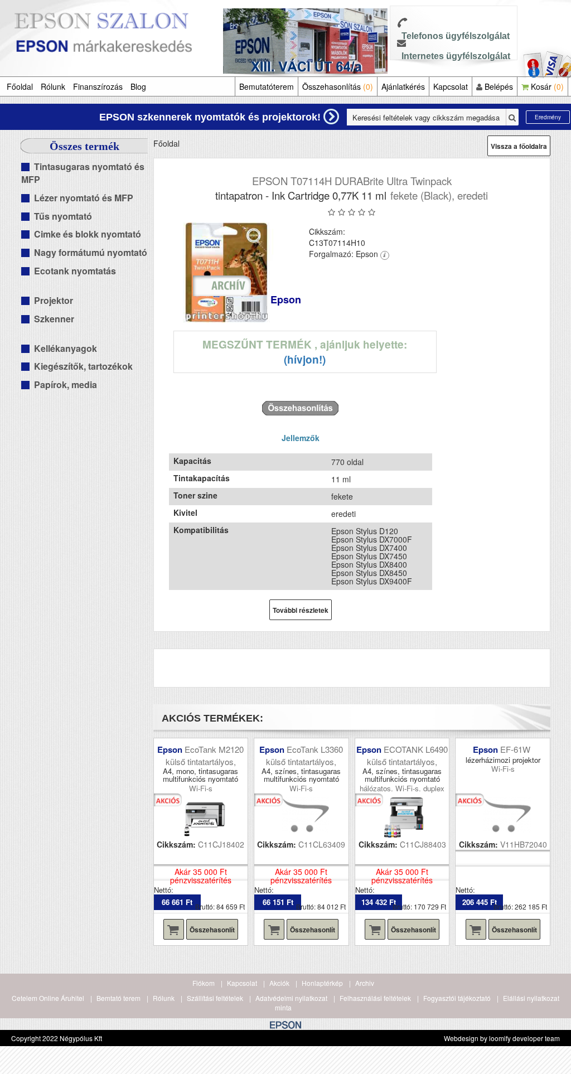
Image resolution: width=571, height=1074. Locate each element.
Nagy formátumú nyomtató (90, 252)
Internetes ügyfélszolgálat (455, 56)
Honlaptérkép (322, 983)
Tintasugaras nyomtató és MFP (82, 173)
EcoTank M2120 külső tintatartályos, (205, 755)
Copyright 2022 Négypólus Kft (56, 1038)
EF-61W (516, 749)
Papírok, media (65, 384)
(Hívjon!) (305, 359)
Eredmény (548, 117)
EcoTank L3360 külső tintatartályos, (304, 755)
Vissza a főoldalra (519, 146)
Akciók (279, 983)
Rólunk (53, 86)
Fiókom (203, 983)
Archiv (364, 983)
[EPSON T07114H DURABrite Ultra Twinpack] (227, 272)
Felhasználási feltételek (375, 998)
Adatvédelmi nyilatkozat (291, 998)
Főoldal (20, 86)
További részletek (300, 610)
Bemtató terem (118, 998)
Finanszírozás (98, 86)
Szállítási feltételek (215, 998)
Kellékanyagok (65, 348)
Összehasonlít (212, 930)
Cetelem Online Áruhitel (48, 998)
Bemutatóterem (266, 86)
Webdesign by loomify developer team (502, 1038)
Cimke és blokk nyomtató (87, 234)
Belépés (497, 86)
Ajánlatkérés (403, 86)
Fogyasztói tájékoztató (457, 998)
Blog (138, 86)
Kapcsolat (450, 86)
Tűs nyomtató (63, 216)
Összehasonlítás (337, 86)
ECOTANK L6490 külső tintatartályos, (407, 755)
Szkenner (54, 318)
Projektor (53, 300)
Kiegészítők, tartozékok (83, 366)
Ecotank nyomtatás (75, 270)
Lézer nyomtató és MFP (83, 197)
